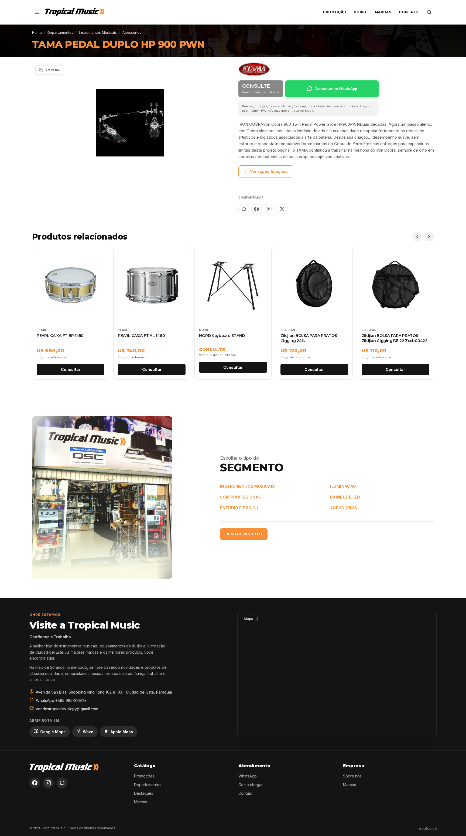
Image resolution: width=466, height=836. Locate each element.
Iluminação (343, 486)
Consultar (70, 369)
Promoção (334, 12)
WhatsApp (247, 776)
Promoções (144, 776)
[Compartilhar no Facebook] (256, 209)
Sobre (360, 12)
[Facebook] (34, 782)
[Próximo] (429, 236)
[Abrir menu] (37, 12)
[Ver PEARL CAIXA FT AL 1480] (152, 313)
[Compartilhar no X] (282, 209)
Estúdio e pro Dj (239, 508)
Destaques (143, 793)
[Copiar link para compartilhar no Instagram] (269, 209)
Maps (248, 619)
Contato (409, 12)
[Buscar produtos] (429, 12)
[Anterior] (417, 236)
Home (37, 32)
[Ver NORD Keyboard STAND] (233, 313)
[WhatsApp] (62, 782)
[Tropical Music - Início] (74, 12)
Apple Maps (122, 731)
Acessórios (131, 32)
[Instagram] (48, 782)
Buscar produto (243, 534)
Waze (88, 731)
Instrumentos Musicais (98, 32)
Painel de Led (345, 497)
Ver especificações (269, 171)
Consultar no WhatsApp (335, 88)
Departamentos (60, 32)
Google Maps (53, 731)
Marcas (383, 12)
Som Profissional (240, 497)
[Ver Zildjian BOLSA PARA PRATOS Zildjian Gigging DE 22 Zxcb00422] (395, 313)
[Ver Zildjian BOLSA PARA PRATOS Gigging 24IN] (314, 313)
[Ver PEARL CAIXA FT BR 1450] (70, 313)
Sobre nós (352, 776)
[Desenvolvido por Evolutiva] (428, 828)
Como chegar (250, 784)
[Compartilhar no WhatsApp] (243, 209)
